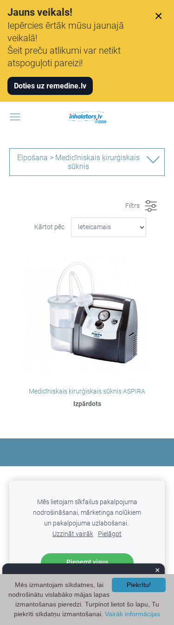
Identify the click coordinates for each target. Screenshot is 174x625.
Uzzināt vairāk (72, 534)
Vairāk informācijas (132, 614)
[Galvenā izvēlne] (15, 117)
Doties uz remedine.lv (50, 85)
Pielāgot (110, 534)
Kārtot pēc (49, 227)
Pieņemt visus (87, 562)
